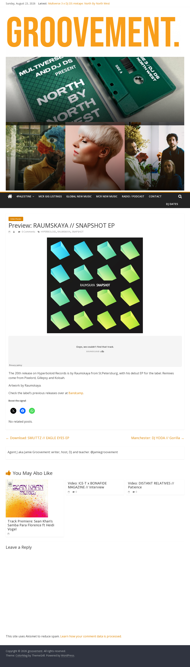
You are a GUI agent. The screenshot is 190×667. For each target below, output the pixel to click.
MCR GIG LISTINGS (50, 196)
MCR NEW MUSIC (106, 196)
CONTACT (155, 196)
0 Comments (28, 231)
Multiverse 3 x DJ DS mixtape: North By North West (79, 4)
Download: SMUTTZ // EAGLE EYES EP (37, 438)
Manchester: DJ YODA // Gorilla (157, 438)
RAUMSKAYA (64, 231)
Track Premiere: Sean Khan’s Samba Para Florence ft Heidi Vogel (31, 525)
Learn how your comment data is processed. (91, 636)
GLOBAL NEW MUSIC (79, 196)
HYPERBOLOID (48, 231)
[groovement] (10, 196)
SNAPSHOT (77, 231)
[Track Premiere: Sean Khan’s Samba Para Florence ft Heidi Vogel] (27, 482)
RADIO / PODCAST (133, 196)
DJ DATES (172, 204)
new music (15, 218)
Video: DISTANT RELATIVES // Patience (151, 485)
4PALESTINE (23, 196)
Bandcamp (75, 393)
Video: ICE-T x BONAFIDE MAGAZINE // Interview (87, 485)
